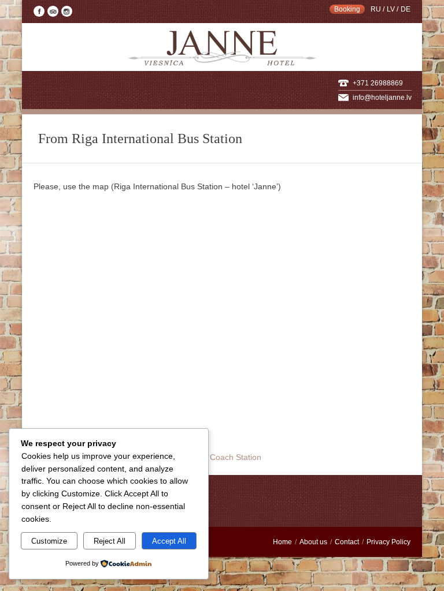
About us (313, 542)
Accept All (169, 541)
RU (376, 9)
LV (391, 9)
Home (282, 542)
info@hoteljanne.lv (382, 97)
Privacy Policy (388, 542)
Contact (347, 542)
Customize (49, 541)
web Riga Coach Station (217, 457)
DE (405, 9)
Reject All (109, 541)
